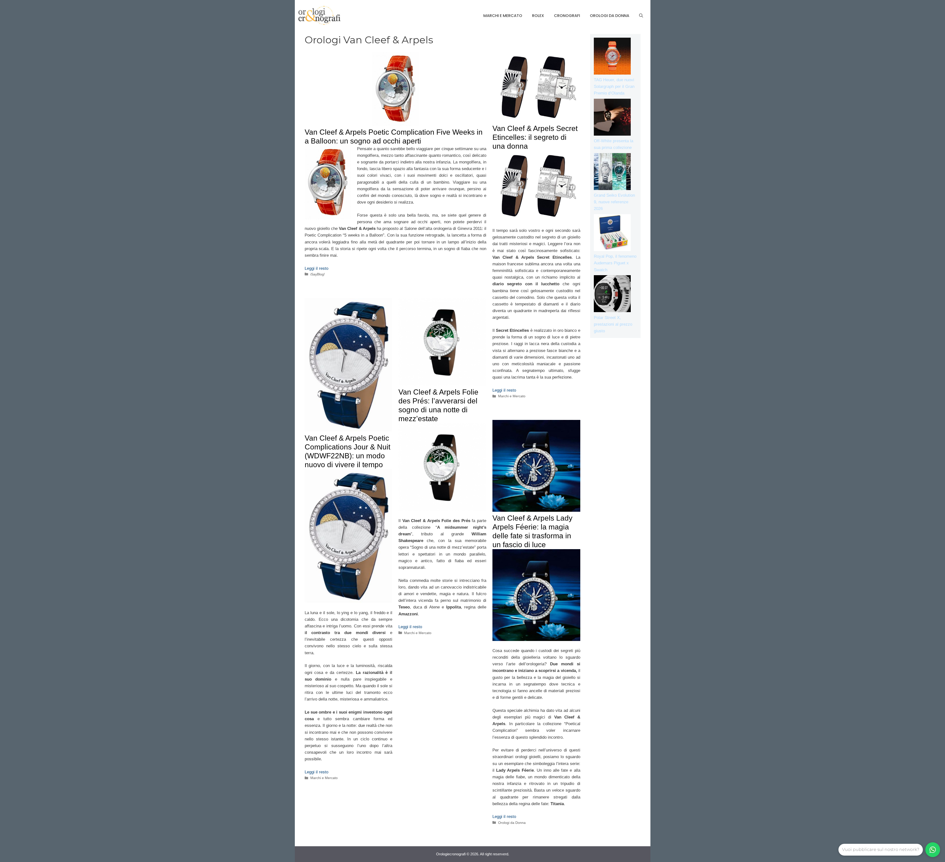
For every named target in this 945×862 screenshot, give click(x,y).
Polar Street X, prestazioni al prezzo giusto (613, 324)
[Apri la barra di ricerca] (641, 16)
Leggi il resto (316, 268)
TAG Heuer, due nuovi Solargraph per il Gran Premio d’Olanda (614, 87)
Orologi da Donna (609, 15)
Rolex (538, 15)
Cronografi (567, 15)
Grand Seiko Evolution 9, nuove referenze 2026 (614, 202)
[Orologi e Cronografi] (319, 15)
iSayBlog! (317, 274)
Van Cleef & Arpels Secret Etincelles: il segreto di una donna (535, 137)
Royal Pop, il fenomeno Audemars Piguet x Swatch (615, 263)
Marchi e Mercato (502, 15)
